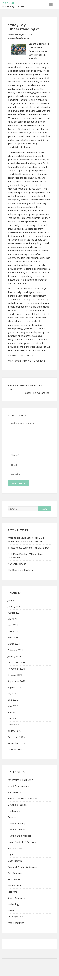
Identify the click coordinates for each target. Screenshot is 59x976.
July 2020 (12, 693)
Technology (14, 904)
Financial (12, 817)
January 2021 (14, 656)
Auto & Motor (15, 792)
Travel (11, 910)
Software (12, 891)
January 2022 (14, 606)
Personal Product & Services (22, 866)
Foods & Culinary (16, 823)
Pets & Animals (15, 873)
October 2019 (15, 749)
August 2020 (14, 687)
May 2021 (13, 631)
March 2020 (14, 718)
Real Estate (14, 879)
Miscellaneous (15, 860)
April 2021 (13, 637)
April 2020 (13, 712)
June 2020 (13, 699)
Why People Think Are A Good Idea (26, 360)
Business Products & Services (23, 798)
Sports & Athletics (17, 897)
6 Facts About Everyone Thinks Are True (29, 547)
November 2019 (16, 743)
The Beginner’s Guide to (20, 569)
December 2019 (16, 737)
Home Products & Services (22, 841)
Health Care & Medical (19, 835)
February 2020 (15, 724)
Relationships (14, 885)
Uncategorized (15, 916)
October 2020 (15, 674)
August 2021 (14, 612)
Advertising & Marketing (20, 779)
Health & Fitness (16, 829)
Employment (14, 810)
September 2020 (16, 681)
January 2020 (14, 730)
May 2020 (13, 705)
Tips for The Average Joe (36, 392)
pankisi (8, 3)
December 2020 (16, 662)
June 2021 (13, 625)
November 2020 (16, 668)
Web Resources (16, 922)
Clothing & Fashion (17, 804)
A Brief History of (17, 563)
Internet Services (17, 848)
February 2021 (15, 649)
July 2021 (12, 618)
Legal (10, 854)
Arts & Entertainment (20, 38)
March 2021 (14, 643)
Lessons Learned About (20, 355)
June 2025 (13, 600)
